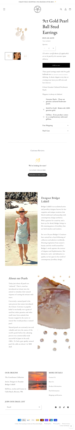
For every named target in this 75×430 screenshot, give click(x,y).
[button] (4, 9)
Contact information (65, 425)
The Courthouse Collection (25, 423)
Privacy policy (56, 423)
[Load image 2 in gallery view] (17, 56)
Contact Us (52, 377)
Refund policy (47, 423)
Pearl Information (54, 391)
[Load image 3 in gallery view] (25, 56)
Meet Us (51, 382)
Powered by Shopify (37, 423)
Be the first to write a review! (37, 175)
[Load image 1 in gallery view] (8, 56)
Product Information (55, 386)
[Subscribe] (39, 407)
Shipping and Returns (55, 395)
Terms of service (66, 423)
